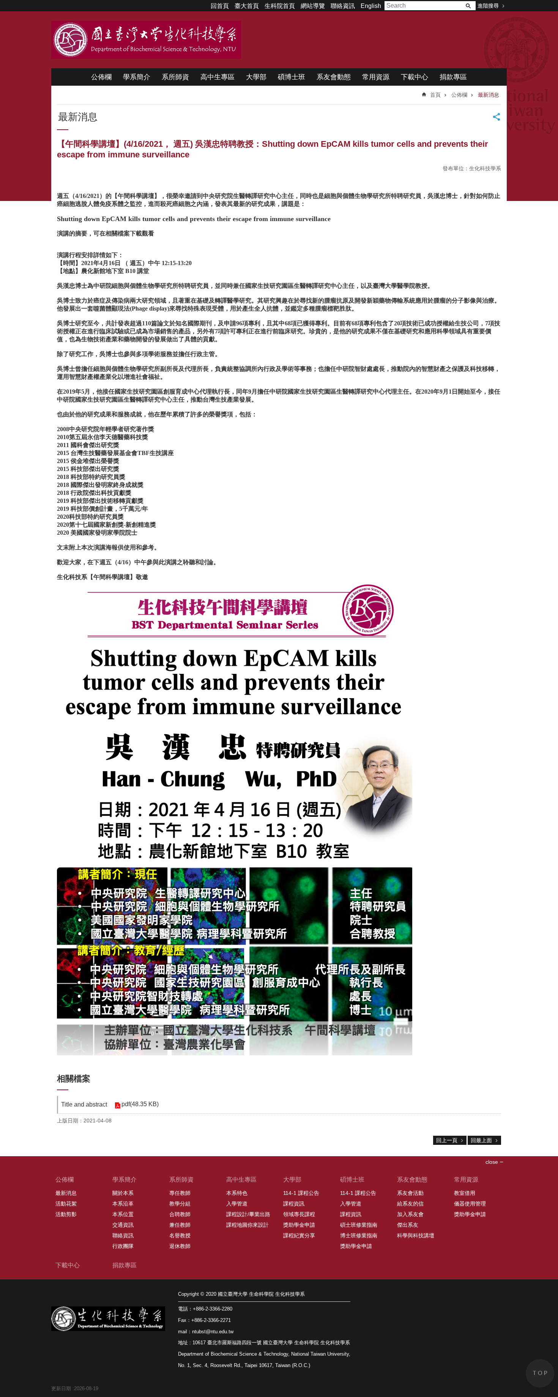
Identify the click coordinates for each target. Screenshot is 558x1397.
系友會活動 (410, 1193)
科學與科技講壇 (415, 1235)
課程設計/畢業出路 (248, 1214)
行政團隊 (123, 1246)
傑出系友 (407, 1225)
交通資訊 (123, 1225)
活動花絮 (66, 1204)
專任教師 (180, 1193)
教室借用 (464, 1193)
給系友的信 (410, 1204)
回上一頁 (446, 1140)
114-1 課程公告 (301, 1193)
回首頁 (220, 6)
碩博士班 (291, 77)
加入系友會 (410, 1214)
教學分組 (180, 1204)
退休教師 (180, 1246)
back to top (540, 1373)
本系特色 (236, 1193)
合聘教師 (180, 1214)
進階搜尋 (488, 6)
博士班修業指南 (358, 1235)
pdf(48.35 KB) (140, 1104)
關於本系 (123, 1193)
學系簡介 (136, 77)
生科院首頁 (280, 6)
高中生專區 (217, 77)
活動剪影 (66, 1214)
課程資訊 (293, 1204)
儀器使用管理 (470, 1204)
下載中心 (414, 77)
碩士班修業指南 (358, 1225)
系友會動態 (334, 77)
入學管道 (236, 1204)
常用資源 (375, 77)
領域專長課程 (299, 1214)
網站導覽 (313, 6)
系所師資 (175, 77)
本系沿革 (123, 1204)
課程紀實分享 (299, 1235)
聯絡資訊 (343, 6)
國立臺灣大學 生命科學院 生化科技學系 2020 (146, 40)
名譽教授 (180, 1235)
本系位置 (123, 1214)
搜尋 (468, 5)
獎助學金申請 (299, 1225)
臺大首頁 (247, 6)
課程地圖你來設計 (247, 1225)
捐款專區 (453, 77)
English (371, 6)
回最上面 (481, 1140)
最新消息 (488, 95)
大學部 (256, 77)
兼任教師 (180, 1225)
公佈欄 (101, 77)
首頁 (435, 95)
